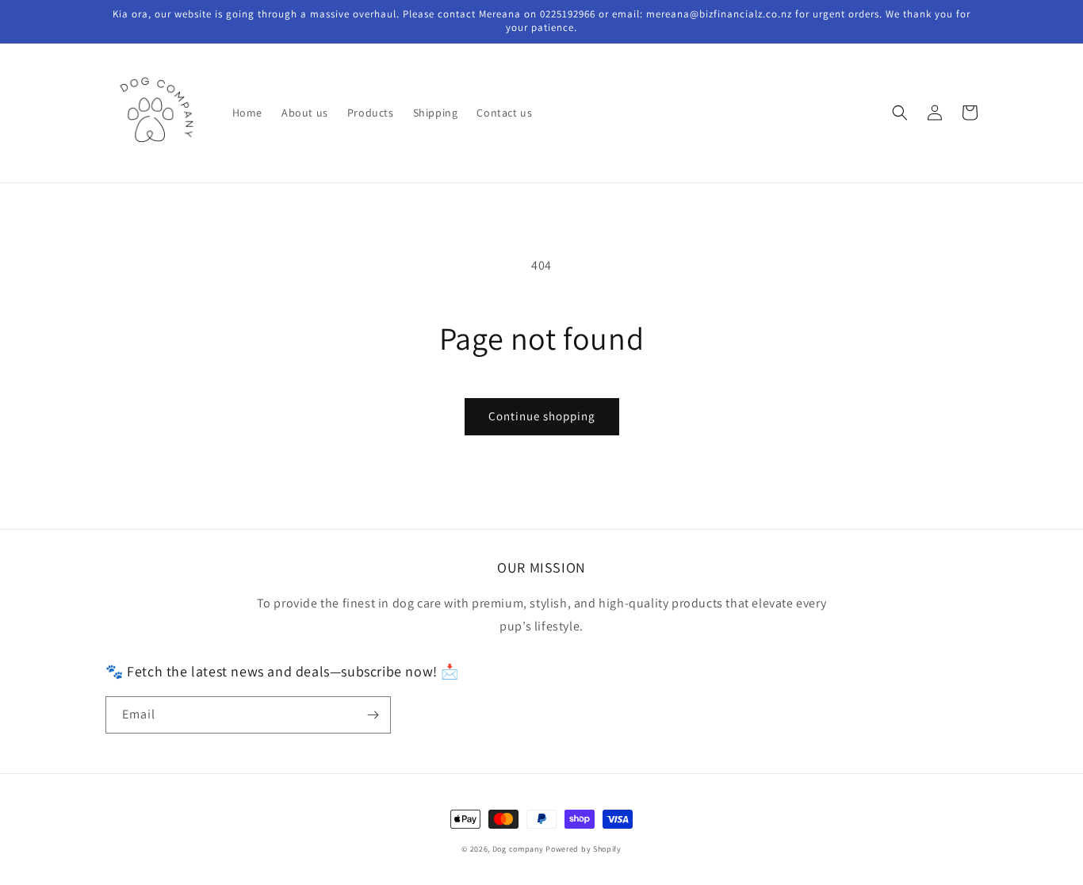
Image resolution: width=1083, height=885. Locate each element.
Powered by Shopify (583, 849)
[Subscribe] (372, 715)
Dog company (518, 849)
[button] (899, 112)
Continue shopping (541, 415)
